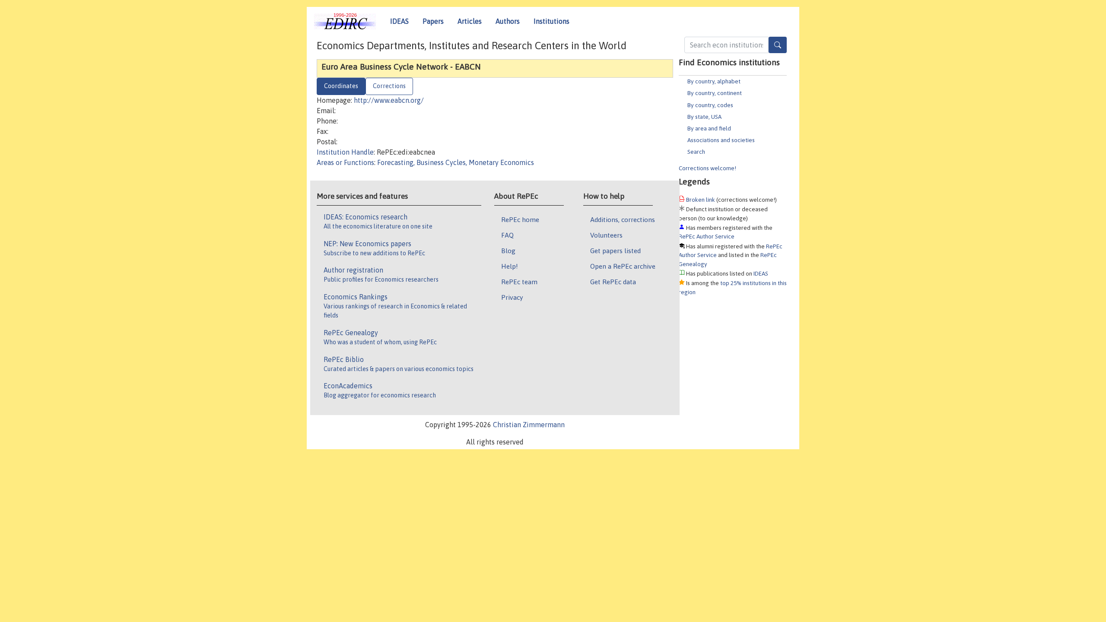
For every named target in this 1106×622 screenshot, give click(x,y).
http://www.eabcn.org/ (389, 100)
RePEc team (519, 282)
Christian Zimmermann (529, 424)
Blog (508, 250)
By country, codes (710, 105)
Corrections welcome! (707, 168)
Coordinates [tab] (341, 86)
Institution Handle (345, 152)
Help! (509, 266)
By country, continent (714, 92)
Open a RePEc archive (622, 266)
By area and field (709, 128)
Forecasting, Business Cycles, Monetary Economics (455, 162)
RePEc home (520, 219)
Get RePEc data (613, 282)
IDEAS (399, 21)
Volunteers (606, 235)
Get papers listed (615, 250)
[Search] (778, 45)
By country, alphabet (714, 81)
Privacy (512, 297)
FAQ (507, 235)
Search (696, 151)
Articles (470, 21)
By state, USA (704, 116)
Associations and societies (721, 139)
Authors (508, 21)
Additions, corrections (622, 219)
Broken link (700, 199)
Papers (433, 21)
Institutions (551, 21)
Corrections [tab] (389, 86)
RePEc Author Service (706, 236)
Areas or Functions (345, 162)
